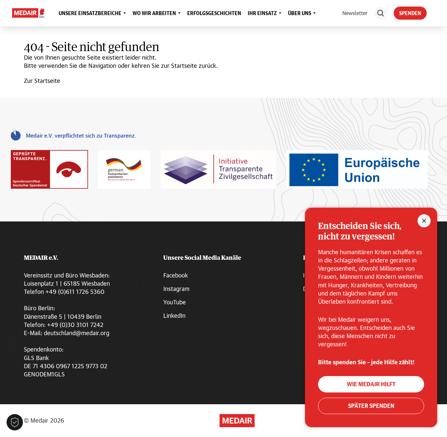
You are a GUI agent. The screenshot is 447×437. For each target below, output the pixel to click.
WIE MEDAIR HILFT (371, 384)
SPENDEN (410, 13)
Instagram (176, 288)
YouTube (174, 302)
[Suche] (380, 13)
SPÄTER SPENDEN (371, 405)
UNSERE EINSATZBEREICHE (90, 13)
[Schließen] (424, 220)
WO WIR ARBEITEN (154, 13)
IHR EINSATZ (262, 13)
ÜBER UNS (299, 13)
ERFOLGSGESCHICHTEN (214, 13)
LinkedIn (174, 315)
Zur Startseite (42, 80)
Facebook (175, 275)
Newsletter (354, 13)
